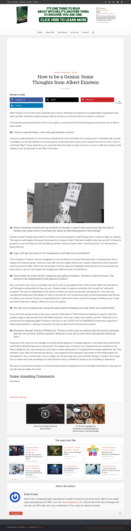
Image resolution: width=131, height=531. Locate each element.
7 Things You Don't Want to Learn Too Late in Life (111, 470)
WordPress (39, 527)
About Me (15, 2)
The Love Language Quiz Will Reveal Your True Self (34, 473)
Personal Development (62, 72)
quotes (24, 397)
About (116, 528)
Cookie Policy (109, 528)
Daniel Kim (107, 474)
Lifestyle (28, 450)
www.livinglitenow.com (72, 502)
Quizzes (112, 450)
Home (9, 2)
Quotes (74, 72)
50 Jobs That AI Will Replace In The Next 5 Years (34, 457)
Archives (29, 2)
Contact (35, 2)
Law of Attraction (69, 447)
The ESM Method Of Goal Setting (71, 469)
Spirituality (76, 450)
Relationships (36, 468)
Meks (26, 527)
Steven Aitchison (32, 461)
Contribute (22, 2)
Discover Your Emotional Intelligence (111, 453)
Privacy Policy (100, 528)
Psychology (105, 450)
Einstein (14, 397)
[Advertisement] (65, 53)
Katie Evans (66, 88)
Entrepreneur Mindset (32, 447)
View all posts (15, 513)
